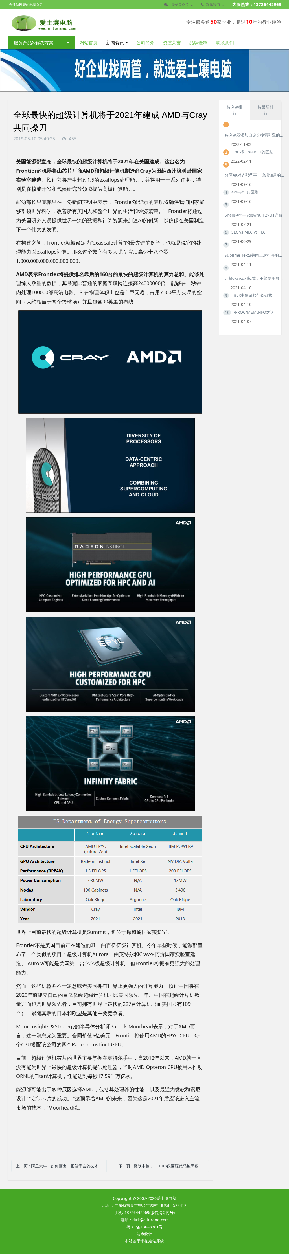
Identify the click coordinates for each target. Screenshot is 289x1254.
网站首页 (89, 42)
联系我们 (225, 42)
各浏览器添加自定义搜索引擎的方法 (254, 135)
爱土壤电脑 (166, 1198)
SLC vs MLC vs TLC (248, 232)
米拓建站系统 (152, 1241)
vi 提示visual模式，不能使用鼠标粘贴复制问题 (254, 278)
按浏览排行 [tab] (234, 110)
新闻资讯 (115, 42)
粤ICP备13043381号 (144, 1226)
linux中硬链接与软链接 (251, 295)
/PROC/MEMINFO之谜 (254, 312)
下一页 (164, 1166)
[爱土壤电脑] (43, 21)
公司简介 (145, 42)
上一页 (61, 1166)
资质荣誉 (172, 42)
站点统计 (144, 1234)
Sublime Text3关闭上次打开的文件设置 (254, 255)
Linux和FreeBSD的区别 (252, 152)
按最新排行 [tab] (265, 110)
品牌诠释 (198, 42)
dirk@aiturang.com (150, 1219)
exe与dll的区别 (245, 192)
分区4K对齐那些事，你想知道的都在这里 (254, 175)
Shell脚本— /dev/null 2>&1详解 (254, 215)
